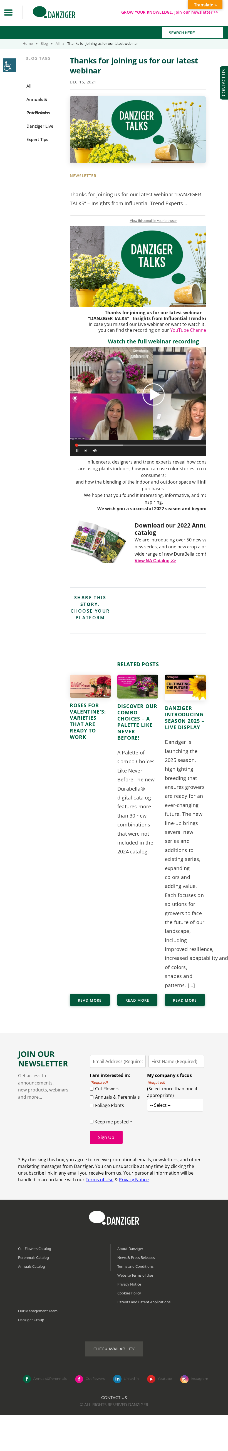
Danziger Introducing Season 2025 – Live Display (184, 718)
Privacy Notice (134, 1180)
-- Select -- (160, 1105)
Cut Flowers (107, 1089)
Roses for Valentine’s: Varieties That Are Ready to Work (88, 721)
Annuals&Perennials (50, 1378)
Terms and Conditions (135, 1266)
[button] (8, 12)
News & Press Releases (136, 1257)
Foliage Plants (109, 1105)
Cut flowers (95, 1378)
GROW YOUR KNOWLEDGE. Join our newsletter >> (169, 12)
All (58, 43)
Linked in (131, 1378)
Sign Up (106, 1137)
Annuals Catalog (31, 1266)
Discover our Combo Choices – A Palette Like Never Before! (137, 722)
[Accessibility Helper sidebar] (9, 65)
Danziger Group (31, 1319)
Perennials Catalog (33, 1257)
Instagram (199, 1378)
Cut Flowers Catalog (34, 1248)
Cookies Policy (129, 1293)
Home (28, 43)
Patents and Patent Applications (143, 1301)
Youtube (165, 1378)
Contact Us (114, 1397)
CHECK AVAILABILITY (114, 1348)
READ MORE (90, 1000)
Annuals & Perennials (117, 1097)
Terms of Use (99, 1180)
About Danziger (130, 1248)
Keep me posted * (112, 1122)
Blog (44, 43)
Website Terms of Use (135, 1275)
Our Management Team (38, 1310)
